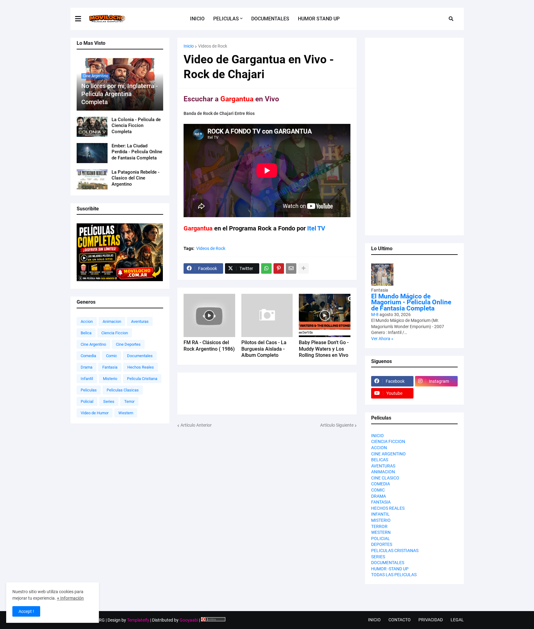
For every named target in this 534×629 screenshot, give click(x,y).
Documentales (140, 355)
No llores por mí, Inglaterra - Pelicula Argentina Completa (119, 94)
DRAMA (378, 496)
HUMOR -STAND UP (390, 568)
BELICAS (379, 459)
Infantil (87, 378)
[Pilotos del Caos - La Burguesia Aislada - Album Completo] (267, 315)
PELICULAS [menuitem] (226, 19)
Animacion (112, 321)
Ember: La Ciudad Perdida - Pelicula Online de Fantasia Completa (137, 152)
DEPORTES (381, 544)
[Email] (291, 268)
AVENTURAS (383, 465)
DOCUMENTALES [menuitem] (270, 19)
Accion (87, 321)
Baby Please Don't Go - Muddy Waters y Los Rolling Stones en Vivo (324, 349)
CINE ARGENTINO (388, 453)
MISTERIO (381, 520)
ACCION (379, 447)
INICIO (377, 435)
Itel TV (316, 228)
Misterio (110, 378)
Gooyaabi (189, 620)
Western (125, 413)
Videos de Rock (212, 46)
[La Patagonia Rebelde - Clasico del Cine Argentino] (92, 179)
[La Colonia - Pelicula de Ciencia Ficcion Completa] (92, 127)
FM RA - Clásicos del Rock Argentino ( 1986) (209, 346)
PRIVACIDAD (430, 619)
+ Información (70, 598)
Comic (111, 355)
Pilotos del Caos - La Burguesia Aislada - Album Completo (263, 349)
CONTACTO (399, 619)
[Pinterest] (278, 268)
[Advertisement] (267, 471)
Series (108, 401)
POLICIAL (380, 538)
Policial (87, 401)
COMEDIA (380, 483)
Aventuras (140, 321)
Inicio (189, 46)
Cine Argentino (93, 344)
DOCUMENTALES (387, 562)
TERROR (379, 526)
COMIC (378, 490)
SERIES (378, 556)
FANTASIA (381, 502)
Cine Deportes (128, 344)
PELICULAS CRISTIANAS (394, 550)
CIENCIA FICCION (388, 441)
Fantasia (109, 367)
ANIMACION (383, 471)
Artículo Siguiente (337, 425)
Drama (86, 367)
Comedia (88, 355)
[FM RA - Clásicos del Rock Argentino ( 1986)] (209, 315)
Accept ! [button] (26, 611)
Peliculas (89, 390)
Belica (86, 333)
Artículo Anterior (196, 425)
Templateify (138, 620)
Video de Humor (94, 413)
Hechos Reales (140, 367)
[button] (82, 19)
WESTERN (381, 532)
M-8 (375, 314)
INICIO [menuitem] (197, 19)
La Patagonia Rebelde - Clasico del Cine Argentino (135, 178)
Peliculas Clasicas (123, 390)
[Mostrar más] (303, 268)
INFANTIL (380, 514)
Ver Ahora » (382, 338)
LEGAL (457, 619)
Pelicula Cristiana (142, 378)
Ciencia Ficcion (114, 333)
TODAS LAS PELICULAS (394, 574)
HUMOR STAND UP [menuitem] (319, 19)
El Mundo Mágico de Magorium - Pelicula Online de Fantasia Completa (411, 302)
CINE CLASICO (385, 477)
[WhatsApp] (266, 268)
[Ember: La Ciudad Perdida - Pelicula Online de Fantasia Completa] (92, 153)
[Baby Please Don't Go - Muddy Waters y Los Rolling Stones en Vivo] (324, 315)
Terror (129, 401)
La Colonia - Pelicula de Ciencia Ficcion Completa (136, 125)
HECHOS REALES (388, 508)
